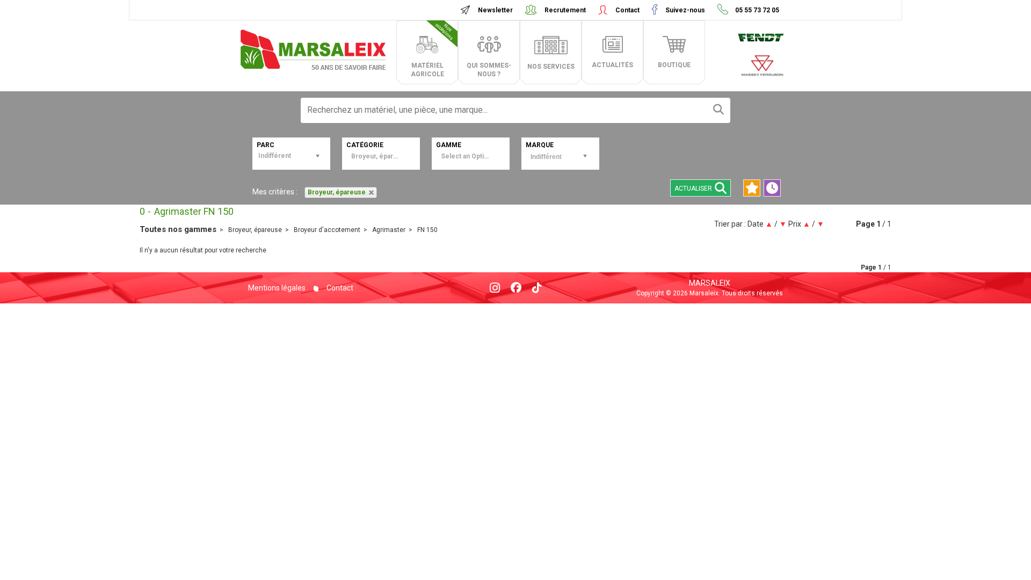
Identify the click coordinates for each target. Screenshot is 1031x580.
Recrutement (565, 10)
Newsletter (495, 10)
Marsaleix (709, 283)
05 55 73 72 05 (756, 10)
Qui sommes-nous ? (489, 70)
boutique (674, 65)
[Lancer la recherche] (718, 110)
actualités (612, 65)
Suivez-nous (685, 10)
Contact (627, 10)
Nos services (551, 66)
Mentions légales (277, 288)
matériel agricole (433, 50)
